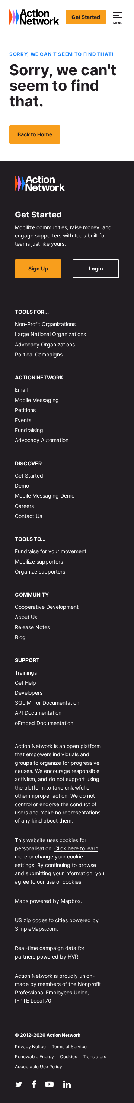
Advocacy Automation (41, 440)
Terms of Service (69, 1046)
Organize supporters (40, 571)
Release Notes (32, 627)
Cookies (68, 1056)
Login (96, 268)
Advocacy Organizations (45, 344)
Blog (20, 637)
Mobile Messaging (37, 400)
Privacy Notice (30, 1046)
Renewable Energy (34, 1056)
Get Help (25, 683)
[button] (119, 17)
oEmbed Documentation (44, 723)
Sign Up (38, 268)
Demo (22, 485)
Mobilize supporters (39, 561)
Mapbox (71, 901)
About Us (26, 617)
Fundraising (29, 430)
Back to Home (34, 134)
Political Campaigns (39, 354)
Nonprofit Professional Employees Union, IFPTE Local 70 (58, 992)
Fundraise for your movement (50, 551)
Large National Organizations (50, 334)
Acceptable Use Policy (38, 1066)
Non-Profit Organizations (45, 324)
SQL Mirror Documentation (47, 703)
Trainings (26, 673)
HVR (73, 956)
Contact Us (28, 516)
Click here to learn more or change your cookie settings (56, 856)
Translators (94, 1056)
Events (23, 420)
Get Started (85, 17)
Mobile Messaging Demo (44, 495)
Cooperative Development (47, 607)
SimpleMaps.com (36, 929)
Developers (28, 693)
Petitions (25, 410)
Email (21, 389)
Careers (24, 506)
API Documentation (38, 713)
